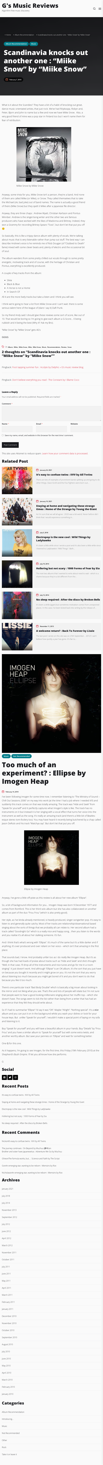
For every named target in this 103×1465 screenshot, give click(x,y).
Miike (16, 347)
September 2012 (9, 1217)
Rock (4, 1447)
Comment (7, 403)
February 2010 (8, 1387)
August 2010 (7, 1344)
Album (10, 347)
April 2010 (6, 1372)
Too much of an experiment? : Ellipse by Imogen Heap (44, 773)
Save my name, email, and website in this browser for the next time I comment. (39, 435)
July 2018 (6, 1196)
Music (33, 44)
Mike (30, 347)
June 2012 (6, 1231)
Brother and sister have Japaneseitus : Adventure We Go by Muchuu (32, 1151)
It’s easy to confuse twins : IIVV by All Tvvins (64, 474)
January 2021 (7, 1188)
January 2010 (7, 1394)
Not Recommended (21, 756)
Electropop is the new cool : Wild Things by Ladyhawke (63, 538)
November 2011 (9, 1252)
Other (4, 1440)
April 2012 (6, 1238)
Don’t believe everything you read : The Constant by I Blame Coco (45, 379)
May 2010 (6, 1365)
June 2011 (6, 1273)
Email (39, 424)
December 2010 (9, 1316)
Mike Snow (37, 347)
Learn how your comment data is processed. (65, 453)
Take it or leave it (9, 1454)
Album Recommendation (16, 44)
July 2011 (6, 1266)
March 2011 (7, 1295)
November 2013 (9, 1210)
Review (63, 347)
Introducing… (7, 1419)
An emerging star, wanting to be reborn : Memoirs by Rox (31, 1165)
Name (5, 424)
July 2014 (6, 1203)
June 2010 (6, 1358)
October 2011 (8, 1259)
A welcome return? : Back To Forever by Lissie (65, 631)
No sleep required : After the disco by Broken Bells (68, 599)
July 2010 (6, 1351)
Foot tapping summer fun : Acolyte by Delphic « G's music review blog (47, 367)
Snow (70, 347)
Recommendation (53, 347)
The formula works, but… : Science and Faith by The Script (34, 1158)
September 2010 (9, 1337)
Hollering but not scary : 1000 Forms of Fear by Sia (68, 568)
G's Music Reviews (30, 5)
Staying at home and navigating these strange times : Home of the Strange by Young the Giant (66, 507)
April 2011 (6, 1288)
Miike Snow (23, 347)
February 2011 (8, 1302)
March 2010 (7, 1379)
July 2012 (6, 1224)
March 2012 (7, 1245)
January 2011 (7, 1309)
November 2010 (9, 1323)
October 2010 (8, 1330)
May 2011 (6, 1280)
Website (74, 424)
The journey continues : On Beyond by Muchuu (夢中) (25, 1148)
